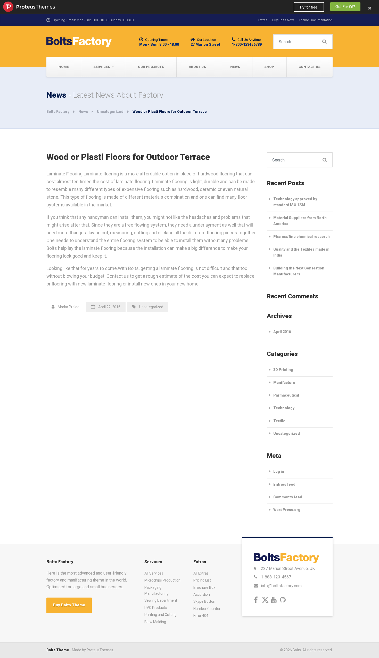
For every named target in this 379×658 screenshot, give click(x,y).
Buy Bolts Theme (69, 605)
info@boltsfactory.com (281, 585)
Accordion (201, 594)
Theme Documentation (316, 20)
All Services (153, 573)
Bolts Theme (57, 650)
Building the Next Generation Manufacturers (298, 271)
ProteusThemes (29, 7)
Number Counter (206, 609)
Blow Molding (155, 622)
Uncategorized (151, 307)
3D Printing (283, 370)
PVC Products (155, 608)
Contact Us (309, 67)
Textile (279, 421)
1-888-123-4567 (276, 577)
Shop (269, 67)
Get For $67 (345, 6)
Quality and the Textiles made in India (301, 252)
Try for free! (308, 7)
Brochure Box (204, 587)
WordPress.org (286, 510)
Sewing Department (160, 600)
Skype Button (204, 601)
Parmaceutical (286, 395)
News (235, 67)
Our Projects (151, 67)
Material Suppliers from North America (300, 221)
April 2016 (282, 332)
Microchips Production (162, 580)
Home (64, 67)
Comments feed (287, 497)
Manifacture (284, 383)
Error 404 (200, 616)
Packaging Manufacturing (156, 590)
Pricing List (202, 580)
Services (101, 67)
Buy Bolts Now (283, 20)
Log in (278, 471)
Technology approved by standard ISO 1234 (295, 202)
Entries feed (284, 484)
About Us (197, 67)
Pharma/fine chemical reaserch (301, 237)
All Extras (201, 573)
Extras (262, 20)
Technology (283, 408)
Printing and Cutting (160, 615)
